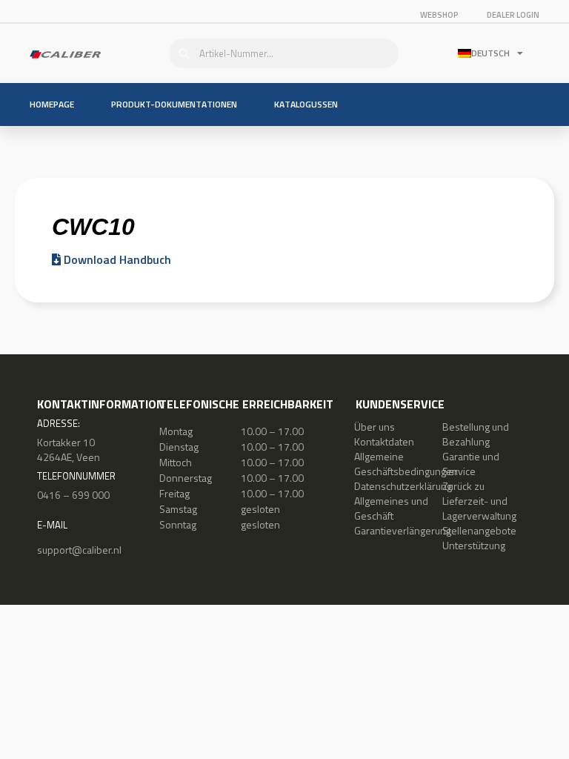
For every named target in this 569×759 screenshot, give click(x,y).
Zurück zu (463, 486)
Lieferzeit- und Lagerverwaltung (479, 508)
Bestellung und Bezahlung (475, 434)
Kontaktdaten (384, 441)
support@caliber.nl (79, 549)
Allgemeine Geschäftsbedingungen (406, 463)
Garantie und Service (470, 463)
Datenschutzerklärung (403, 486)
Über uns (374, 426)
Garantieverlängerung (402, 530)
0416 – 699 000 (73, 495)
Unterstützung (473, 545)
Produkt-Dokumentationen (174, 104)
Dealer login (513, 15)
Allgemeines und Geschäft (391, 508)
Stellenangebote (479, 530)
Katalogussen (306, 104)
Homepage (52, 104)
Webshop (439, 15)
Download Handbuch (116, 259)
